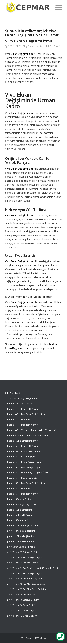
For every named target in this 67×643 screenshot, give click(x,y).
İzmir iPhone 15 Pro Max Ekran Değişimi (26, 589)
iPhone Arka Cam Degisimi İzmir (23, 525)
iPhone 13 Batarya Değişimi (20, 403)
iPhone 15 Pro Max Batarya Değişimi (24, 467)
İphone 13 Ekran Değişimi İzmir (22, 541)
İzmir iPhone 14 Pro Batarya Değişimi (25, 557)
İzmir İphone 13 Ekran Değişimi (22, 615)
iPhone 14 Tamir (15, 435)
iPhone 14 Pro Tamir (17, 430)
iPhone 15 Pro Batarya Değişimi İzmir (25, 451)
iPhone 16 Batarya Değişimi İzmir (23, 504)
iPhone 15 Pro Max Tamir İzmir (22, 493)
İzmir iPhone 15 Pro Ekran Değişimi (24, 578)
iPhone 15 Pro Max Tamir (19, 488)
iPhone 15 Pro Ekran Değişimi (21, 456)
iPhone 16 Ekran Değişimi (19, 509)
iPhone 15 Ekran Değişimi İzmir (22, 440)
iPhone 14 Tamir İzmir (38, 435)
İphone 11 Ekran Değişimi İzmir (22, 536)
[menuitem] (57, 7)
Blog (25, 46)
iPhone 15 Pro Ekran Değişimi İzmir (24, 461)
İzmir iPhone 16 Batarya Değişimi (23, 599)
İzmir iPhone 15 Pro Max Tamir (22, 594)
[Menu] (57, 7)
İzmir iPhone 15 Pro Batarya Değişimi (25, 573)
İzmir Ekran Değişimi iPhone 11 (22, 546)
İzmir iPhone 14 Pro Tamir (20, 568)
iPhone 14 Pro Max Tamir (19, 419)
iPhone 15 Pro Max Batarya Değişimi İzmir (27, 472)
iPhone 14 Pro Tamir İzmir (44, 430)
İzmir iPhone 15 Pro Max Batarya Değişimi (27, 583)
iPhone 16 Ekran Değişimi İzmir (22, 515)
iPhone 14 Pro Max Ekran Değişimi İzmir (26, 414)
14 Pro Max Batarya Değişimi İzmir (24, 398)
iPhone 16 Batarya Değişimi (20, 499)
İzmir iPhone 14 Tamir (47, 568)
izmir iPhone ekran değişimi (21, 530)
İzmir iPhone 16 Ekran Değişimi (22, 605)
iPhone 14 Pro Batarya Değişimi (22, 408)
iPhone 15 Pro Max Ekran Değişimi (24, 477)
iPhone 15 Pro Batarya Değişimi (22, 446)
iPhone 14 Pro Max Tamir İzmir (22, 424)
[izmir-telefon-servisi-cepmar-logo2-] (28, 7)
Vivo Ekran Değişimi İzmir (28, 41)
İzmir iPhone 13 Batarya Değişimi (23, 552)
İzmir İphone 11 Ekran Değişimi (22, 610)
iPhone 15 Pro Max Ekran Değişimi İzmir (26, 483)
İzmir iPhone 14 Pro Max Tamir (22, 562)
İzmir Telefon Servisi (50, 46)
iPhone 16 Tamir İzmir (18, 520)
